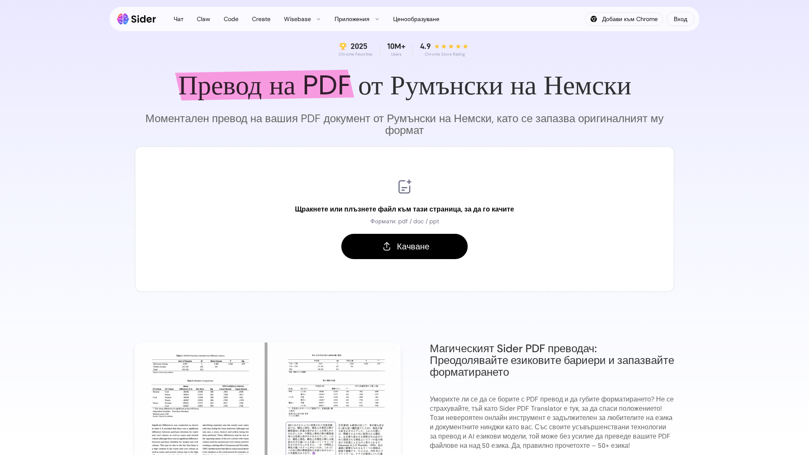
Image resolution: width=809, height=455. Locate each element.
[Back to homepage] (137, 19)
